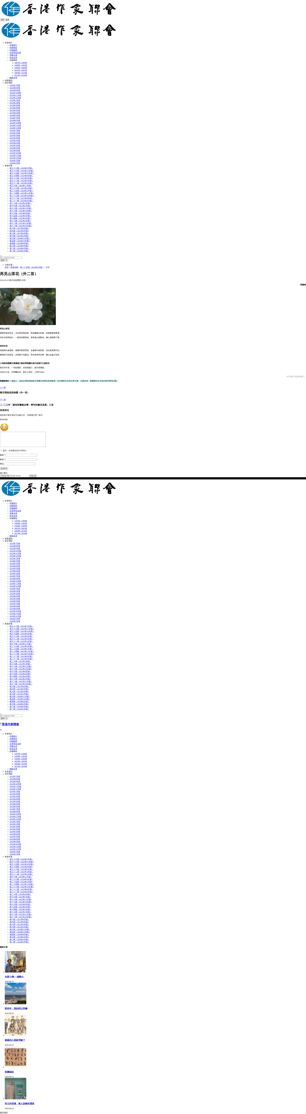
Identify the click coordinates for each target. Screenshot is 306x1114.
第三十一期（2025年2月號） (21, 183)
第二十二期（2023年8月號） (21, 198)
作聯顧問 (13, 50)
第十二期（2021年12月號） (21, 223)
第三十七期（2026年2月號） (21, 168)
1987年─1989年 (20, 63)
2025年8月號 (15, 148)
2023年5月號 (15, 110)
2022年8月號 (15, 88)
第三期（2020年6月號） (20, 246)
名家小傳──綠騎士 (14, 976)
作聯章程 (13, 48)
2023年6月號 (15, 113)
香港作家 (14, 267)
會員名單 (13, 58)
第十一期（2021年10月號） (21, 226)
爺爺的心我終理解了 (15, 1040)
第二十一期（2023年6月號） (21, 201)
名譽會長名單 (15, 53)
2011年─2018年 (20, 75)
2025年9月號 (15, 151)
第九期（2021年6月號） (20, 231)
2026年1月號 (15, 161)
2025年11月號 (15, 156)
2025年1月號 (15, 130)
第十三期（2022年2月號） (21, 221)
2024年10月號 (15, 123)
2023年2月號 (15, 103)
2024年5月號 (15, 115)
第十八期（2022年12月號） (21, 208)
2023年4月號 (15, 108)
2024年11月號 (15, 125)
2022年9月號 (15, 90)
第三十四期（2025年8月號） (21, 176)
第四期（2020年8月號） (20, 243)
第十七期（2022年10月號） (21, 211)
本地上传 (33, 476)
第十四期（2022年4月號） (21, 218)
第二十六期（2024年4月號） (21, 188)
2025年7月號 (15, 146)
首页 (7, 267)
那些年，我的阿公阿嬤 (16, 1008)
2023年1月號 (15, 100)
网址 (2, 464)
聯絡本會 (13, 78)
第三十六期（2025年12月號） (22, 171)
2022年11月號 (15, 95)
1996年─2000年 (20, 68)
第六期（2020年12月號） (20, 238)
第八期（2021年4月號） (20, 233)
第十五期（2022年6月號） (21, 216)
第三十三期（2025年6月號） (21, 178)
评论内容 (4, 419)
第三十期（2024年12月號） (21, 186)
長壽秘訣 (9, 1072)
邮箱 (2, 459)
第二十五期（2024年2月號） (21, 191)
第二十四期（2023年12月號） (22, 193)
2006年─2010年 (20, 73)
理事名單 (13, 55)
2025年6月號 (15, 143)
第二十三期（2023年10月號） (22, 196)
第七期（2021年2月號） (20, 236)
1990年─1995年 (20, 65)
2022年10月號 (15, 93)
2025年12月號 (15, 158)
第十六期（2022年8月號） (21, 213)
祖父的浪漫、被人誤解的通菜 (19, 1103)
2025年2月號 (15, 133)
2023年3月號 (15, 105)
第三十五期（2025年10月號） (22, 173)
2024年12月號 (15, 128)
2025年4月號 (15, 138)
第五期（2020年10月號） (20, 241)
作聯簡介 (13, 45)
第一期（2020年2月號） (20, 251)
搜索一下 (4, 260)
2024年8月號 (15, 120)
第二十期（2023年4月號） (21, 203)
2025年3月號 (15, 136)
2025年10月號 (15, 153)
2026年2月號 (15, 163)
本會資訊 (8, 80)
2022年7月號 (15, 85)
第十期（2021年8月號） (20, 228)
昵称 (2, 455)
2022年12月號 (15, 98)
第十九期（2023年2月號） (21, 206)
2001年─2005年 (20, 70)
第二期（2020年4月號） (20, 248)
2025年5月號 (15, 141)
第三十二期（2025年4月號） (21, 181)
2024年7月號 (15, 118)
